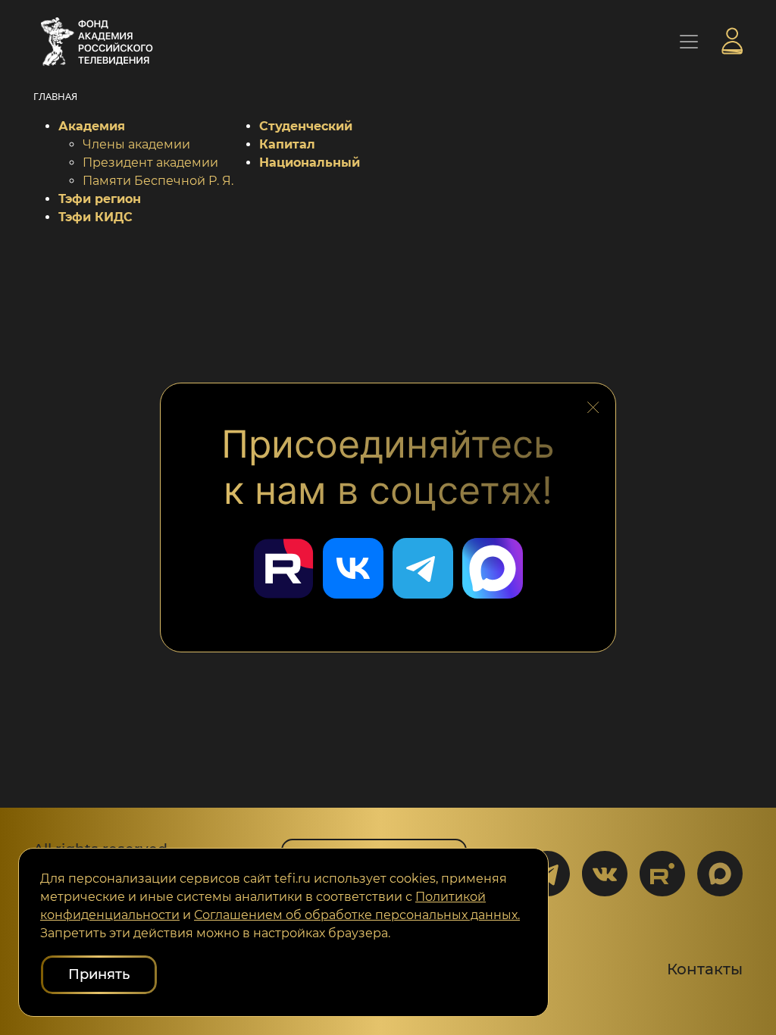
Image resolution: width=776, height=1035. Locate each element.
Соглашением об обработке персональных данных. (357, 915)
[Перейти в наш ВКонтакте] (353, 568)
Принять (99, 974)
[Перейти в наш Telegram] (423, 568)
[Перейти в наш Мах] (492, 568)
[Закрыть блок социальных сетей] (593, 404)
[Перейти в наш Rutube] (283, 568)
